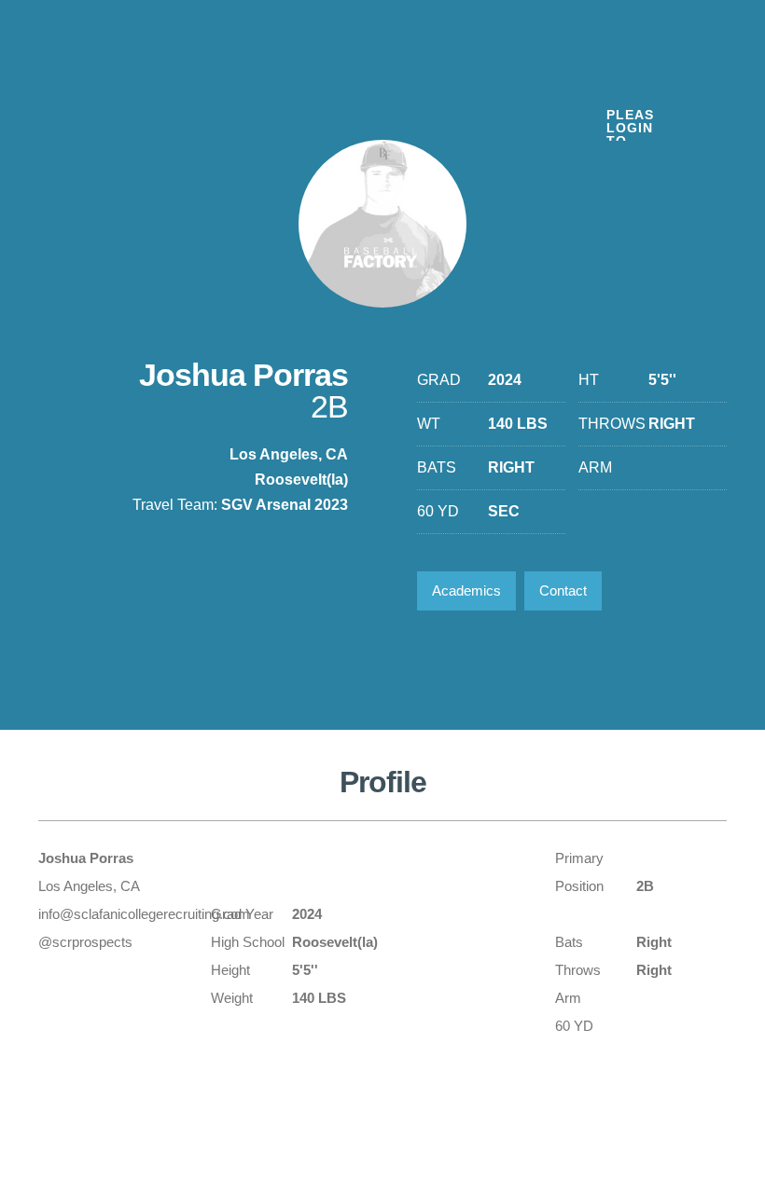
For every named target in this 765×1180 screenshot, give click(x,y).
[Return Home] (151, 82)
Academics (466, 590)
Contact (563, 590)
